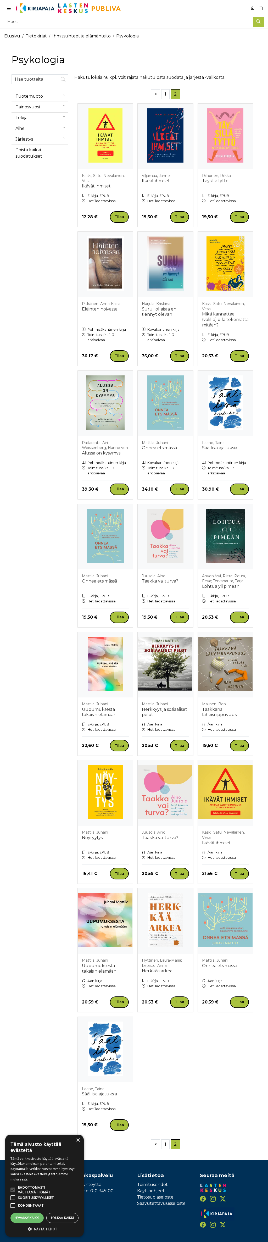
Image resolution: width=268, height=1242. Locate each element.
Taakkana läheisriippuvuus (219, 712)
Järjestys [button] (24, 139)
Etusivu (12, 36)
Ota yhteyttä (87, 1184)
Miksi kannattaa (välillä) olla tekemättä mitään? (225, 320)
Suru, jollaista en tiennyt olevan (159, 312)
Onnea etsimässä (159, 447)
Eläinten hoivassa (100, 309)
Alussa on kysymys (101, 453)
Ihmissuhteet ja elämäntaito (81, 36)
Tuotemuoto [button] (29, 96)
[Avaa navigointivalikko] (9, 8)
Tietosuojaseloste (155, 1197)
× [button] (78, 1140)
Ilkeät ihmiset (156, 180)
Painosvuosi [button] (27, 106)
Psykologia (127, 36)
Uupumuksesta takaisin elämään (99, 712)
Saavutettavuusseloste (161, 1203)
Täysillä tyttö (215, 180)
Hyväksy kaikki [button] (27, 1218)
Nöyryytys (92, 837)
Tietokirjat (36, 36)
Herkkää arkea (157, 970)
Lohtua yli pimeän (220, 586)
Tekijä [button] (21, 117)
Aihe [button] (20, 128)
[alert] (44, 1186)
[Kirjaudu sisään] (252, 8)
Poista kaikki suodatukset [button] (28, 153)
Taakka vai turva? (160, 581)
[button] (44, 1229)
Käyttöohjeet (151, 1190)
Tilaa (119, 216)
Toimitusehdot (152, 1184)
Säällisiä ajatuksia (219, 447)
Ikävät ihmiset (96, 186)
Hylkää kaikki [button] (62, 1218)
